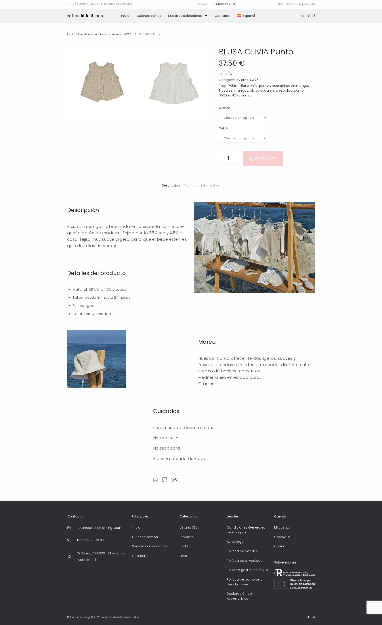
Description (171, 185)
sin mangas (300, 85)
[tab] (171, 186)
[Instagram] (314, 617)
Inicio (71, 34)
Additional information (202, 185)
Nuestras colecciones (93, 34)
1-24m (233, 85)
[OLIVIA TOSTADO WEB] (101, 82)
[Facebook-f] (309, 617)
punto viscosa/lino (274, 85)
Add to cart (265, 158)
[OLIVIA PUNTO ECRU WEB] (172, 82)
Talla (223, 128)
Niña (253, 85)
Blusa (245, 85)
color (224, 108)
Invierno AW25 (121, 34)
